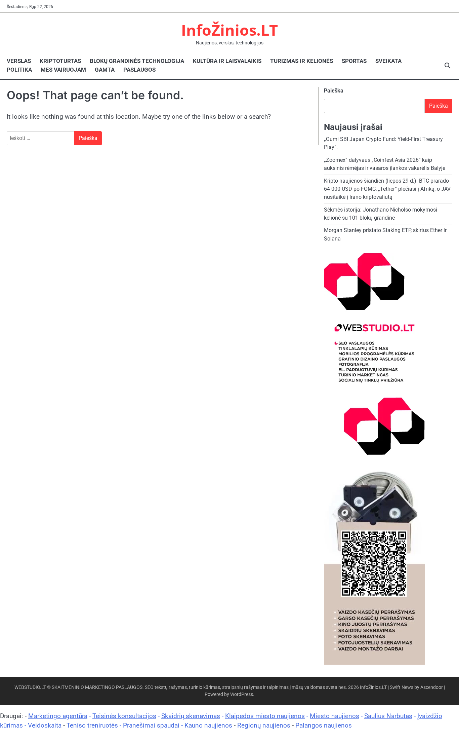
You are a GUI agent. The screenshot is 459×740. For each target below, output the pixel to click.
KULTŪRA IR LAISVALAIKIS (227, 61)
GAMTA (105, 69)
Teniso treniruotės (92, 725)
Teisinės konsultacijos (124, 716)
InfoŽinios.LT (229, 30)
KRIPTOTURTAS (60, 61)
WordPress (241, 694)
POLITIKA (19, 69)
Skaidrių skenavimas (190, 716)
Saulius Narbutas (388, 716)
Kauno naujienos (208, 725)
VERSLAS (19, 61)
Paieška (333, 90)
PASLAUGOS (139, 69)
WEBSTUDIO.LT (30, 687)
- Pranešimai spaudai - (152, 725)
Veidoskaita (44, 725)
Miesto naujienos (334, 716)
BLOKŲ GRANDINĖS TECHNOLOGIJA (137, 61)
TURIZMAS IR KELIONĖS (301, 61)
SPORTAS (354, 61)
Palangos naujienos (323, 725)
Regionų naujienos (263, 725)
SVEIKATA (388, 61)
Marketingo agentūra (57, 716)
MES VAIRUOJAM (63, 69)
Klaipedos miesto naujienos (265, 716)
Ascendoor (431, 687)
